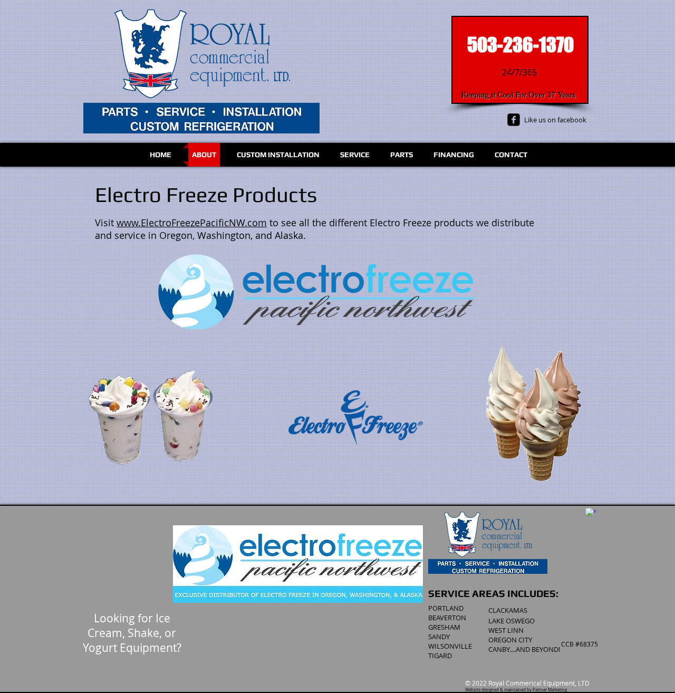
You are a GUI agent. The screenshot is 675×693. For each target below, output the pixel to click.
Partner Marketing (550, 689)
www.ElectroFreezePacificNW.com (192, 222)
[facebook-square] (513, 119)
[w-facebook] (590, 513)
